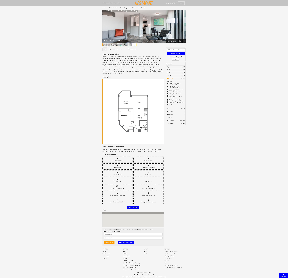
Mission (168, 3)
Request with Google (127, 242)
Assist (125, 251)
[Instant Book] (119, 11)
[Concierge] (108, 11)
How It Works (106, 253)
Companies (126, 256)
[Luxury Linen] (121, 11)
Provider (122, 49)
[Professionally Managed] (129, 11)
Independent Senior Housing (131, 270)
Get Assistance (176, 59)
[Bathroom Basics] (106, 11)
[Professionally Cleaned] (127, 11)
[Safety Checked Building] (137, 11)
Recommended (132, 49)
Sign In (174, 3)
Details (116, 49)
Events (125, 253)
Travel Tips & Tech (170, 253)
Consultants (168, 258)
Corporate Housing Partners (173, 267)
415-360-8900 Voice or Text (144, 272)
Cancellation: (170, 123)
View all (169, 105)
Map (110, 49)
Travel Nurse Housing (129, 267)
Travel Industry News (171, 251)
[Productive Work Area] (124, 11)
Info (105, 49)
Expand (105, 213)
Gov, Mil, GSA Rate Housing (131, 263)
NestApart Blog (169, 256)
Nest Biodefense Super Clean (132, 265)
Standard (105, 258)
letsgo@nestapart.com (145, 229)
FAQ (145, 253)
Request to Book (175, 53)
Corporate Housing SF (171, 265)
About (104, 251)
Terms (166, 263)
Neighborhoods (128, 260)
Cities (125, 258)
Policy (183, 123)
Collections (105, 256)
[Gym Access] (116, 11)
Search (181, 3)
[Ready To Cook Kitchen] (134, 11)
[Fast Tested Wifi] (114, 11)
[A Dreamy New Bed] (103, 11)
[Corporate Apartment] (111, 11)
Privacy (167, 260)
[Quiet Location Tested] (132, 11)
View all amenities (133, 207)
